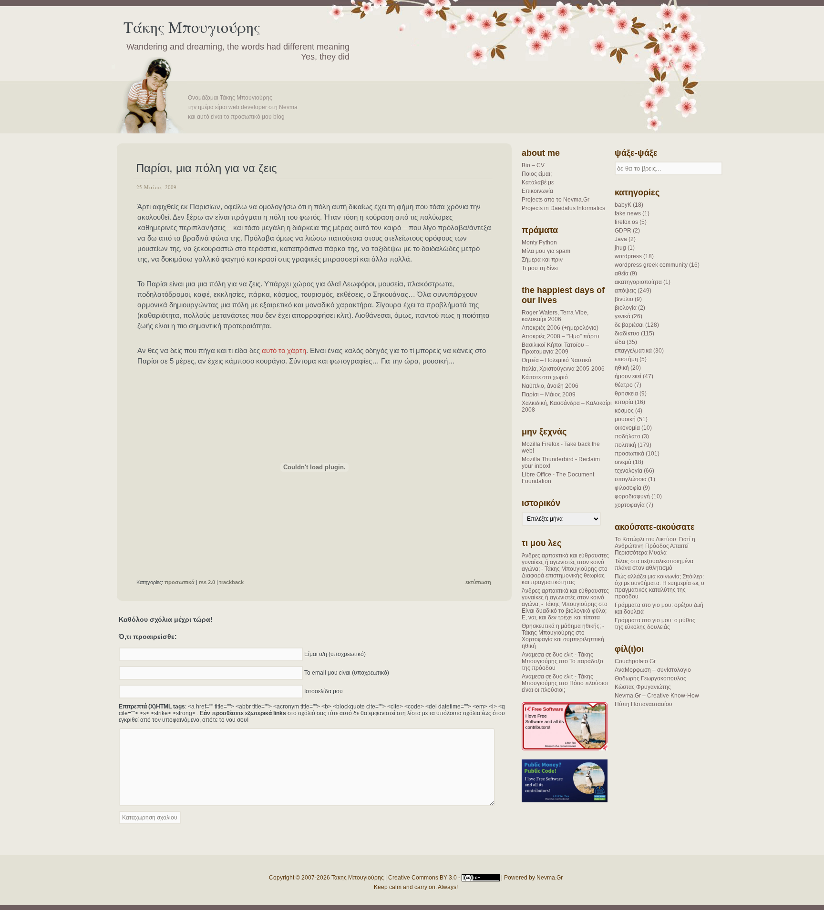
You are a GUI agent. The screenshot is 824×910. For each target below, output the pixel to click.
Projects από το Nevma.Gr (555, 199)
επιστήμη (626, 359)
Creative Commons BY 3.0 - (425, 877)
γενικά (622, 316)
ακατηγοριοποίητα (638, 282)
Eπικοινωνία (537, 191)
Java (621, 239)
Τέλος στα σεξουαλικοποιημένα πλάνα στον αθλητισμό (654, 564)
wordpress (628, 256)
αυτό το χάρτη (284, 350)
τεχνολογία (628, 470)
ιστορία (624, 402)
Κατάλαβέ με (538, 182)
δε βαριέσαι (629, 325)
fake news (628, 213)
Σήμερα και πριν (542, 259)
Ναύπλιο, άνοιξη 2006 (550, 386)
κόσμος (624, 410)
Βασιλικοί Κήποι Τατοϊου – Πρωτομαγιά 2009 (555, 348)
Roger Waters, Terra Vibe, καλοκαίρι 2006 (555, 316)
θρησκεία (626, 393)
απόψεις (625, 290)
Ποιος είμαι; (537, 174)
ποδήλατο (627, 436)
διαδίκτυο (627, 333)
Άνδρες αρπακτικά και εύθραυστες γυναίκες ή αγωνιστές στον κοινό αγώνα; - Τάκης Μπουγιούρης (565, 562)
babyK (623, 205)
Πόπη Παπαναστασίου (643, 704)
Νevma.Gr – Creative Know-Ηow (657, 695)
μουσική (625, 419)
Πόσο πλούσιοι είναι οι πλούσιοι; (565, 686)
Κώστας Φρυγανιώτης (643, 687)
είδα (620, 342)
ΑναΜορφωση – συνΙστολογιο (653, 670)
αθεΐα (621, 273)
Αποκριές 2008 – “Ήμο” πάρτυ (560, 336)
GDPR (623, 230)
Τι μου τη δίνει (540, 268)
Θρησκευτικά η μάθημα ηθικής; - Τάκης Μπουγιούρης (563, 629)
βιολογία (626, 307)
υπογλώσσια (631, 479)
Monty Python (539, 242)
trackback (231, 582)
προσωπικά (629, 453)
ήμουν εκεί (628, 376)
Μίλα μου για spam (546, 251)
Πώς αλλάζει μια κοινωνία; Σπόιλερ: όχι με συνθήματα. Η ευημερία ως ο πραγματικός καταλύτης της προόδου (659, 586)
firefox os (626, 222)
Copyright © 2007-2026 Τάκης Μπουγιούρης (326, 877)
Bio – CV (533, 165)
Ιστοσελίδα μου (323, 691)
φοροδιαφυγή (632, 496)
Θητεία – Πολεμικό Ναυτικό (556, 360)
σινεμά (623, 462)
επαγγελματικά (633, 350)
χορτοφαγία (630, 505)
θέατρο (624, 385)
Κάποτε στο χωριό (545, 377)
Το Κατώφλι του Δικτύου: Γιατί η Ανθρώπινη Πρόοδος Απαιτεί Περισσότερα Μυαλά (655, 546)
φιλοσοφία (628, 488)
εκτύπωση (478, 582)
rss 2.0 (207, 582)
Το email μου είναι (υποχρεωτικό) (346, 672)
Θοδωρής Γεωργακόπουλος (650, 678)
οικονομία (627, 428)
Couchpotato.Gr (635, 661)
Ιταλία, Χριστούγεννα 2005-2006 (563, 368)
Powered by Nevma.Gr (533, 877)
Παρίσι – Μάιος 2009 (549, 394)
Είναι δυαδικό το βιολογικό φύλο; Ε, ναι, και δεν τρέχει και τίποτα (564, 614)
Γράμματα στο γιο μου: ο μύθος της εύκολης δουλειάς (655, 623)
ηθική (622, 367)
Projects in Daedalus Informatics (563, 208)
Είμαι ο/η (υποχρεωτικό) (335, 653)
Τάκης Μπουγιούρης (192, 27)
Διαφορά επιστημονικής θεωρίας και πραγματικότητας (563, 579)
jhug (620, 247)
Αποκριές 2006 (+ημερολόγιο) (560, 327)
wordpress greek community (651, 265)
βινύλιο (624, 299)
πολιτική (625, 445)
